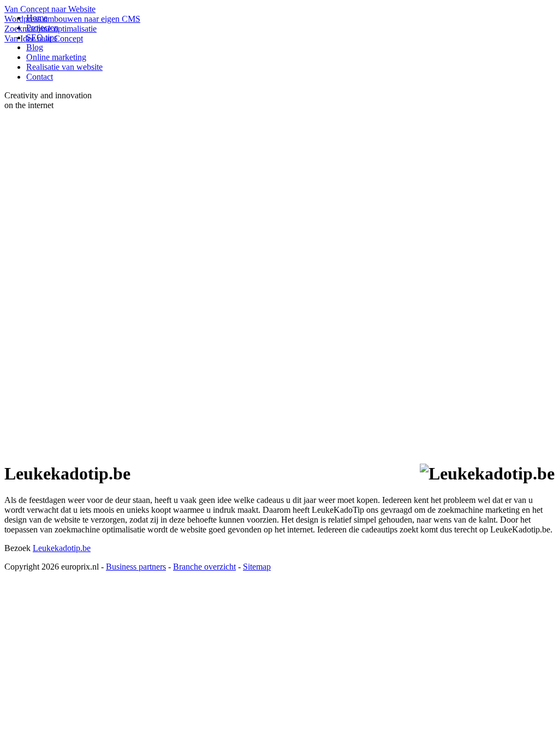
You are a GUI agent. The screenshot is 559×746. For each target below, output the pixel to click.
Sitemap (257, 566)
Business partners (136, 566)
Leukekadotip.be (62, 548)
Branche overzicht (204, 566)
